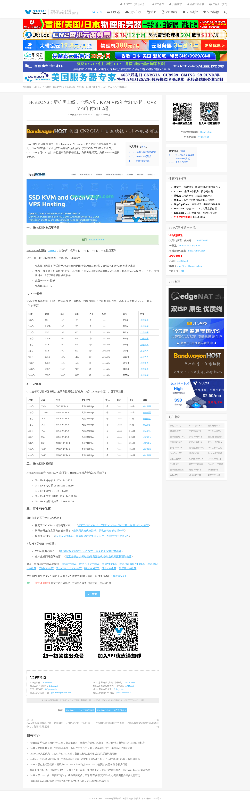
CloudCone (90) (214, 459)
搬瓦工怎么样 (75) (214, 476)
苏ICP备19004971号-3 (151, 798)
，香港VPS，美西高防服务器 (197, 204)
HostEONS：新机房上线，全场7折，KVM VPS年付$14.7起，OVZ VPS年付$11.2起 (107, 700)
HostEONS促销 (104, 710)
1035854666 (120, 576)
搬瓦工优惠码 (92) (176, 459)
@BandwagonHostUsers (61, 693)
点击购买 (144, 320)
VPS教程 (171, 12)
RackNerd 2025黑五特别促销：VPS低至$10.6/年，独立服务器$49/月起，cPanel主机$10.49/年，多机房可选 (85, 759)
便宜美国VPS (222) (214, 426)
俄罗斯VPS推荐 (127, 568)
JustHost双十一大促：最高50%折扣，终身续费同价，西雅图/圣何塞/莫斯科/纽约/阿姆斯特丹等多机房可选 (85, 775)
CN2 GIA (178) (214, 431)
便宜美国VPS (120, 710)
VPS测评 (192, 12)
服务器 (115, 12)
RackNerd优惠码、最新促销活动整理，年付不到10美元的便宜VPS (92, 536)
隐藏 (143, 146)
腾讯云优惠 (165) (177, 436)
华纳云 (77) (213, 469)
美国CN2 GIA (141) (176, 443)
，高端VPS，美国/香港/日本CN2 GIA (197, 187)
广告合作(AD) (219, 4)
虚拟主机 (134, 12)
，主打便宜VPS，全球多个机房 (195, 213)
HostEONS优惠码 (36, 250)
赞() (94, 594)
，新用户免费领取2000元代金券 (194, 200)
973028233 (47, 682)
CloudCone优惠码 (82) (215, 465)
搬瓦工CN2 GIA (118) (215, 443)
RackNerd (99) (176, 453)
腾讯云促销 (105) (196, 448)
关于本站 (127, 798)
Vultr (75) (174, 475)
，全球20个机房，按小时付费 (193, 191)
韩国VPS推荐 (91, 568)
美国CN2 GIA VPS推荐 (69, 568)
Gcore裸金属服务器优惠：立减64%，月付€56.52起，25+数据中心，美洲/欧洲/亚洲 (58, 725)
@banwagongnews (123, 693)
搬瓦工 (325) (175, 425)
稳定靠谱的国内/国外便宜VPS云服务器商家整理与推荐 (90, 551)
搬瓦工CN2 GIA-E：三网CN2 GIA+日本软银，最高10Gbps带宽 (113, 525)
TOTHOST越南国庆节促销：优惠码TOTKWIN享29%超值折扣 (127, 725)
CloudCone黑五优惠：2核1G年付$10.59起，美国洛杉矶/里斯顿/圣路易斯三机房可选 (73, 753)
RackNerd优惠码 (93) (215, 454)
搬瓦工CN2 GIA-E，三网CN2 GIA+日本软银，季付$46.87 (81, 583)
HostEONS (32, 144)
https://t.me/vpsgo (196, 250)
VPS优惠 (47, 87)
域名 (153, 12)
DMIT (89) (174, 464)
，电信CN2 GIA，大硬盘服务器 (195, 208)
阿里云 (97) (194, 453)
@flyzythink (119, 689)
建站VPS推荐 (69, 564)
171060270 (53, 686)
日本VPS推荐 (109, 568)
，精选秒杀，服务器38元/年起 (193, 196)
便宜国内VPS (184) (195, 432)
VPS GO (35, 12)
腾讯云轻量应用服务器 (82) (177, 470)
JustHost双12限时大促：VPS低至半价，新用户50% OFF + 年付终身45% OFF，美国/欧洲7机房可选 (81, 748)
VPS (99, 12)
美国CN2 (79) (195, 469)
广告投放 (136, 798)
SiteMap (108, 798)
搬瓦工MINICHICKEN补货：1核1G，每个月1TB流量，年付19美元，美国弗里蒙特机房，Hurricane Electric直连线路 (90, 770)
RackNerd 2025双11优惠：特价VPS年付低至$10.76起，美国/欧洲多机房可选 (69, 781)
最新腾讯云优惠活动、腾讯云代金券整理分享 (98, 530)
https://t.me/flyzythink (190, 245)
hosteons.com (96, 239)
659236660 (129, 686)
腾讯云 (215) (175, 431)
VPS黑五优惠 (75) (195, 476)
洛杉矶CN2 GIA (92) (196, 459)
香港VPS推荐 (109, 564)
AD (182, 271)
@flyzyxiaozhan (51, 689)
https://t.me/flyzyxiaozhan (189, 266)
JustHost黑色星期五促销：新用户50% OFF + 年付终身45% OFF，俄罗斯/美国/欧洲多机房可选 (78, 764)
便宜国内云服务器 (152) (215, 437)
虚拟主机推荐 (196, 4)
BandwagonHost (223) (195, 426)
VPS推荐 (212, 12)
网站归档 (117, 798)
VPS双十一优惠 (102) (215, 448)
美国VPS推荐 (46, 568)
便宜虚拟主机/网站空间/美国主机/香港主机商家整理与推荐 (98, 556)
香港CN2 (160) (195, 436)
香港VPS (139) (195, 442)
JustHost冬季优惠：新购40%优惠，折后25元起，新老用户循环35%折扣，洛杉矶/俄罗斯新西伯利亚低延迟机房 (87, 743)
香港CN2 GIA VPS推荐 (132, 564)
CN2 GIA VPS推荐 (89, 564)
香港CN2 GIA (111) (176, 448)
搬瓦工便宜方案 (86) (196, 465)
